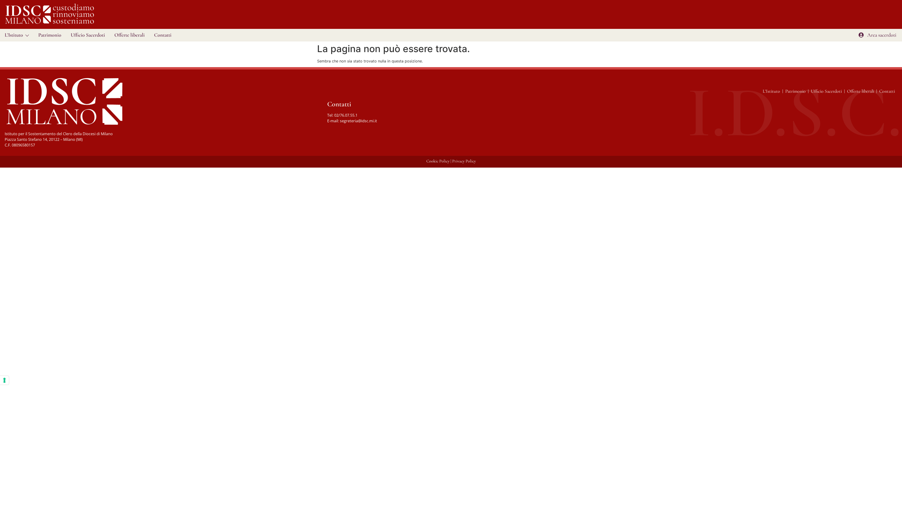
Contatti (162, 35)
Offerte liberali (129, 35)
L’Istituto (14, 35)
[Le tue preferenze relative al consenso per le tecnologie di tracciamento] (4, 380)
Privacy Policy (464, 161)
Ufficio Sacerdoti (88, 35)
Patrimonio (49, 35)
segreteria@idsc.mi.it (358, 120)
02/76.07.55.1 (346, 115)
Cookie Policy (438, 161)
